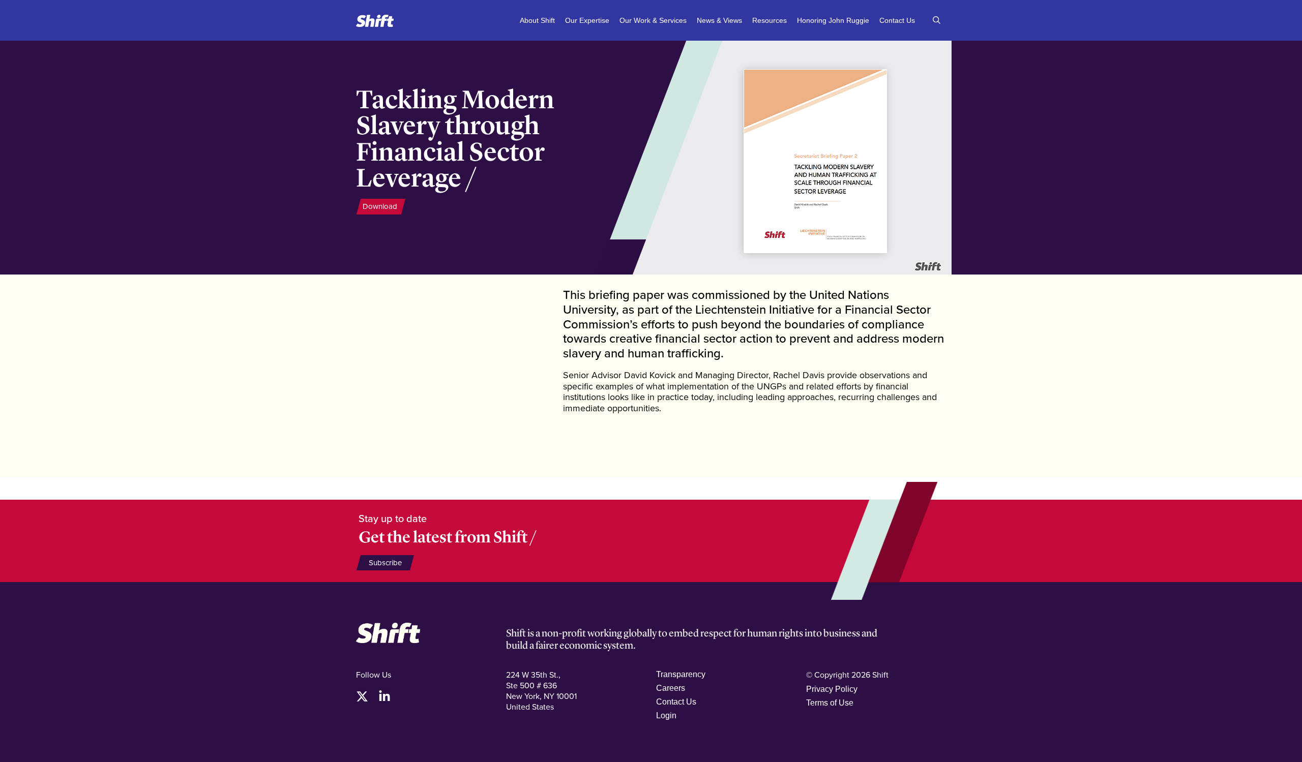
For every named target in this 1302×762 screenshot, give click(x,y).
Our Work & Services (653, 20)
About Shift (537, 20)
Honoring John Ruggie (833, 20)
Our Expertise (587, 20)
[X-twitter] (362, 696)
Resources (769, 20)
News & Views (719, 20)
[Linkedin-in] (384, 696)
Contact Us (897, 20)
